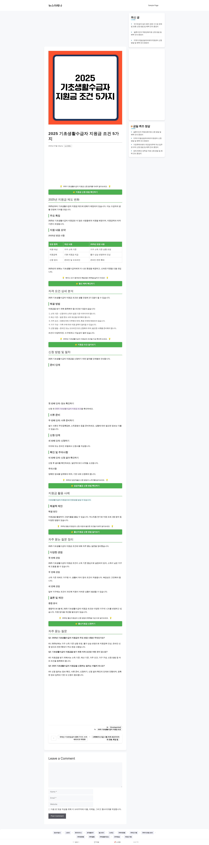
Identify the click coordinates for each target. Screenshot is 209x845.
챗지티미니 (78, 833)
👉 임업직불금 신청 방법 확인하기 (85, 486)
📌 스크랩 (117, 842)
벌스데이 (101, 833)
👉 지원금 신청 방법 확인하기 (85, 192)
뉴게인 (111, 833)
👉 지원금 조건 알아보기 (85, 345)
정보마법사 (57, 833)
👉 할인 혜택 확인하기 (85, 284)
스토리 (68, 833)
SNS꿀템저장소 (104, 837)
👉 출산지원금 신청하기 (85, 624)
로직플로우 (90, 833)
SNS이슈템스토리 (147, 833)
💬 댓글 (96, 842)
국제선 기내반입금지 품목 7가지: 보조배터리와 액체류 (73, 738)
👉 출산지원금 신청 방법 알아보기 (85, 532)
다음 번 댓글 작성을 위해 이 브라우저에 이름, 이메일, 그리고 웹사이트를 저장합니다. (86, 809)
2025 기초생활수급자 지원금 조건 (109, 729)
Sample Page (153, 5)
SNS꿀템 (91, 837)
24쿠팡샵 (117, 837)
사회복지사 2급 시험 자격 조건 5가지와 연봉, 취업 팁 (106, 738)
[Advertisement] (85, 28)
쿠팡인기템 (128, 837)
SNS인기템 (134, 833)
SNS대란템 (122, 833)
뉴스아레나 (55, 5)
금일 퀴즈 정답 (141, 126)
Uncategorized (115, 727)
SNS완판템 (80, 837)
